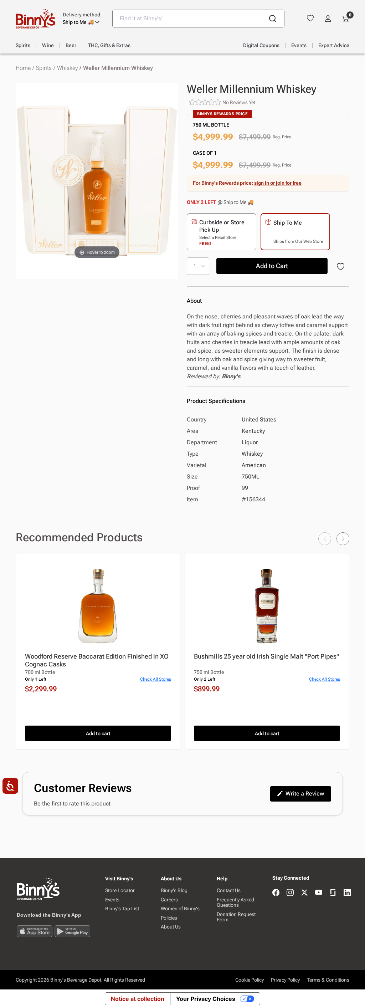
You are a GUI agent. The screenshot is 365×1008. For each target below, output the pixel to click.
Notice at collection (137, 998)
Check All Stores (155, 679)
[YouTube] (318, 893)
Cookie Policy (249, 980)
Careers (169, 899)
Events (112, 899)
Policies (169, 918)
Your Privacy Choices (205, 998)
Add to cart (98, 733)
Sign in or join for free (278, 183)
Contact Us (229, 890)
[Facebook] (275, 893)
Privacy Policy (285, 980)
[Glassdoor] (332, 893)
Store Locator (120, 890)
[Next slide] (342, 538)
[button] (82, 18)
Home (23, 68)
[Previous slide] (324, 538)
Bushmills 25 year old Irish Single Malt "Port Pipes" (266, 656)
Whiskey (67, 68)
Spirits (44, 68)
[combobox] (198, 18)
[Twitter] (304, 893)
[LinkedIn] (347, 893)
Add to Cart (272, 266)
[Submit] (272, 18)
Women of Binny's (180, 908)
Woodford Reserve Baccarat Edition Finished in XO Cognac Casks (97, 660)
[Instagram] (290, 893)
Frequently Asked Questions (235, 902)
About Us (171, 927)
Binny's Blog (174, 890)
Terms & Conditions (328, 980)
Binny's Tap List (122, 908)
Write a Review (305, 793)
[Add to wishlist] (342, 267)
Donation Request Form (236, 917)
